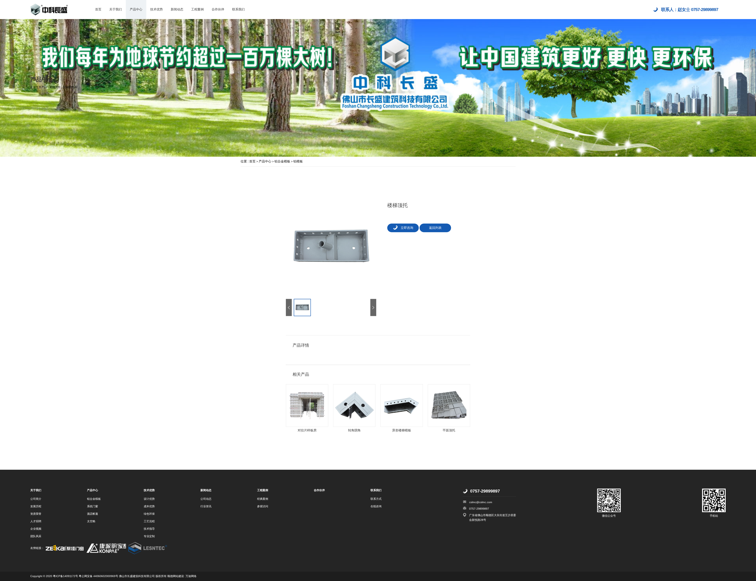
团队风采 (35, 536)
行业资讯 (205, 506)
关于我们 (115, 9)
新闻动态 (177, 9)
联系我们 (238, 9)
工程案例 (197, 9)
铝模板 (298, 161)
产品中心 (136, 9)
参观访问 (262, 506)
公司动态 (205, 498)
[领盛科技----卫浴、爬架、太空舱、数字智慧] (148, 548)
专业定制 (149, 536)
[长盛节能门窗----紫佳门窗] (64, 548)
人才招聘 (35, 521)
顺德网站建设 (175, 576)
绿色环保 (149, 513)
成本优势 (149, 506)
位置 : (244, 161)
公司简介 (35, 498)
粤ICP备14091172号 (65, 576)
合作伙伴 (218, 9)
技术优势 (156, 9)
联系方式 (376, 498)
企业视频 (35, 528)
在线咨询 (376, 506)
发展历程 (35, 506)
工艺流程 (149, 521)
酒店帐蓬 (92, 513)
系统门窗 (92, 506)
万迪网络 (190, 576)
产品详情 (301, 345)
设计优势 (149, 498)
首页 (98, 9)
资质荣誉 (35, 513)
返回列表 (435, 227)
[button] (373, 307)
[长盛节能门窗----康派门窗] (106, 548)
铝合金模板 (282, 161)
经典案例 (262, 498)
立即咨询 (407, 227)
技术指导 (149, 528)
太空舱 (91, 521)
